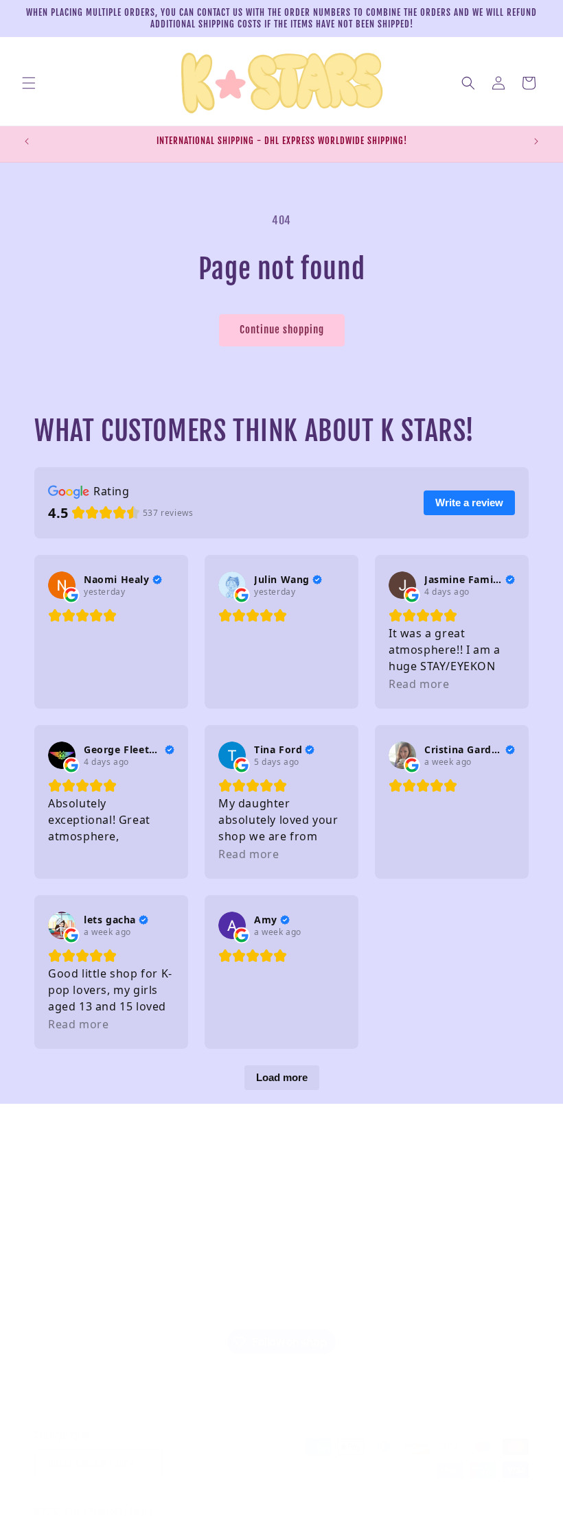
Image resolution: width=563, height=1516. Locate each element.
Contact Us (56, 1214)
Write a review (469, 502)
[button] (29, 83)
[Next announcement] (536, 141)
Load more (282, 1077)
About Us (52, 1245)
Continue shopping (282, 329)
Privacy (49, 1183)
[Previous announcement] (27, 141)
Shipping (52, 1276)
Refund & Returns (70, 1152)
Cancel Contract (66, 1307)
